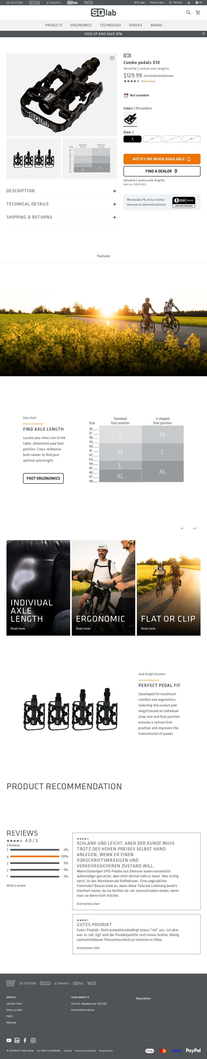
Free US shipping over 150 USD (89, 1003)
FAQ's (9, 1016)
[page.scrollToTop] (201, 1049)
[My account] (188, 2)
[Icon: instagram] (33, 1040)
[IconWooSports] (88, 2)
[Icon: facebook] (25, 1040)
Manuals (11, 1022)
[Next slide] (194, 528)
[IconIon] (34, 2)
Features (103, 256)
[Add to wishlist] (112, 58)
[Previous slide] (182, 528)
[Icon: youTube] (8, 1040)
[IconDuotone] (14, 2)
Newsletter (143, 999)
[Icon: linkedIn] (17, 1040)
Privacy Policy (106, 1050)
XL (191, 138)
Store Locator (14, 1010)
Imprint (68, 1050)
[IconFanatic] (53, 2)
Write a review (15, 886)
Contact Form (14, 1003)
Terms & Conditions (85, 1050)
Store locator (157, 2)
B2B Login (139, 2)
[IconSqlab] (72, 2)
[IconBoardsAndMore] (11, 983)
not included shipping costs (158, 75)
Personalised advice (82, 1010)
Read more (18, 629)
